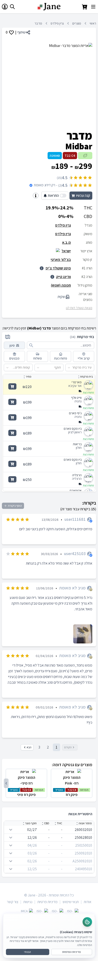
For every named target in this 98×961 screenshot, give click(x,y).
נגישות (27, 901)
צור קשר (12, 901)
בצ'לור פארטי (61, 259)
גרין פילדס (57, 23)
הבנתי (27, 952)
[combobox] (91, 367)
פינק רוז (71, 792)
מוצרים (76, 23)
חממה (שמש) (61, 285)
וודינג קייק (63, 276)
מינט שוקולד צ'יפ (58, 268)
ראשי (93, 23)
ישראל (66, 250)
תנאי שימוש (71, 901)
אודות (87, 901)
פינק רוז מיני (26, 792)
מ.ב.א (66, 242)
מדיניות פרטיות (47, 901)
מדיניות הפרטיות (71, 952)
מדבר (38, 23)
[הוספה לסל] (12, 386)
